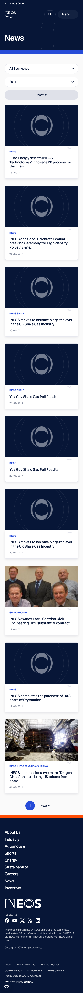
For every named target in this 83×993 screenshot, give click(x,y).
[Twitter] (22, 920)
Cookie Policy (13, 970)
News (9, 881)
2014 (12, 82)
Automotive (15, 846)
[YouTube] (14, 920)
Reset (40, 95)
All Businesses (19, 69)
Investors (13, 888)
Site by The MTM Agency (19, 982)
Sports (10, 853)
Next (46, 806)
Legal (8, 964)
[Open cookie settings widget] (6, 986)
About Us (12, 832)
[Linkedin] (38, 920)
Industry (12, 839)
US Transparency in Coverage (23, 976)
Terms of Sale (55, 970)
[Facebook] (7, 920)
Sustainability (16, 867)
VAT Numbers (34, 970)
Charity (11, 860)
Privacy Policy (50, 964)
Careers (12, 874)
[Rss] (30, 920)
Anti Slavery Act (26, 964)
